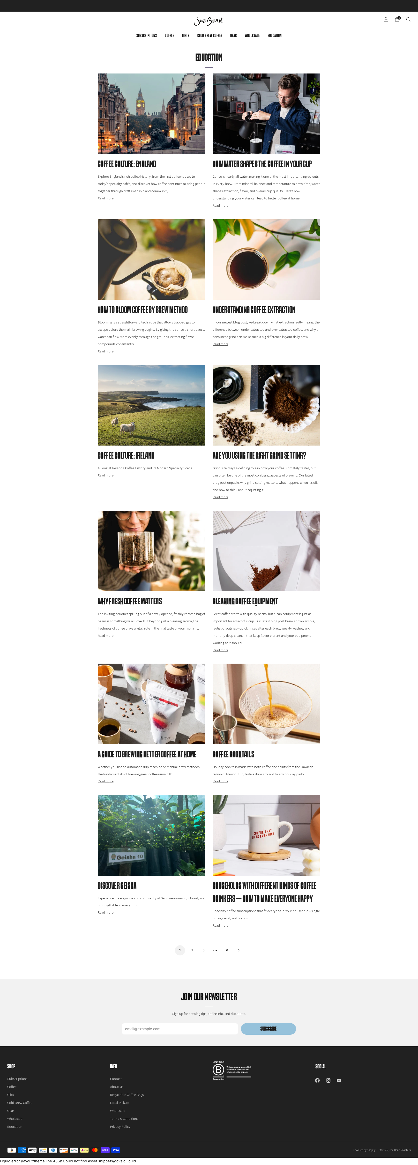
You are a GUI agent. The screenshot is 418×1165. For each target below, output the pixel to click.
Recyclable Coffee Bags (127, 1094)
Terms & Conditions (124, 1118)
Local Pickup (119, 1102)
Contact (116, 1078)
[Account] (386, 19)
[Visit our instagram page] (328, 1080)
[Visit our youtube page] (339, 1080)
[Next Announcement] (394, 6)
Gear (233, 35)
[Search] (408, 19)
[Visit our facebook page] (317, 1080)
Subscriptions (146, 35)
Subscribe (268, 1029)
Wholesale (252, 35)
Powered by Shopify (364, 1150)
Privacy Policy (120, 1126)
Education (275, 35)
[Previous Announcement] (24, 6)
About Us (116, 1086)
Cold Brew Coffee (209, 35)
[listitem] (209, 6)
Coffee (169, 35)
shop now (246, 6)
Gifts (185, 35)
